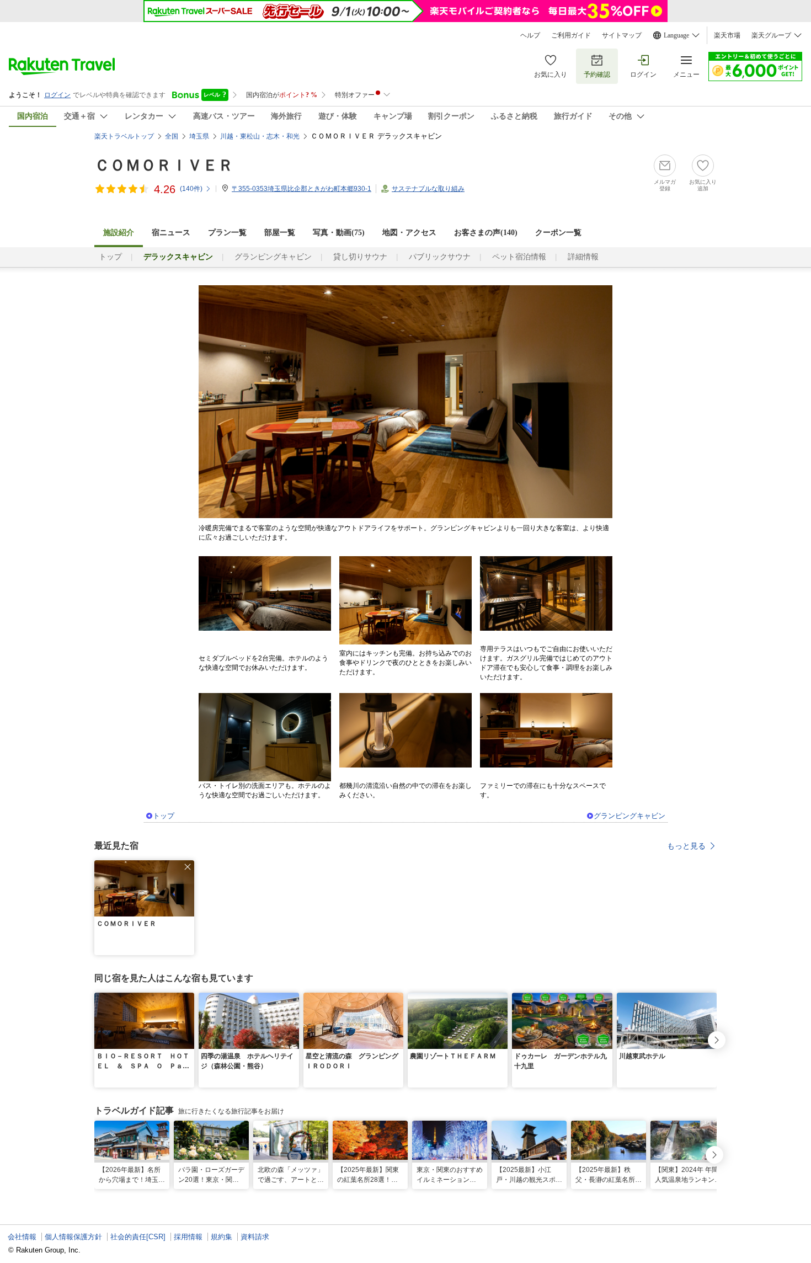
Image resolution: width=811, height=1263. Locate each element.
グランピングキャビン (273, 257)
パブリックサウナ (440, 257)
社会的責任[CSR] (138, 1237)
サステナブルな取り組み (428, 189)
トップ (110, 257)
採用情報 (188, 1237)
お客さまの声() (485, 232)
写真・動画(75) (339, 232)
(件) (191, 188)
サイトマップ (622, 35)
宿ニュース (171, 232)
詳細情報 (583, 257)
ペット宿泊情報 (519, 257)
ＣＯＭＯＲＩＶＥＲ (163, 165)
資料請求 (255, 1237)
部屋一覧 (279, 232)
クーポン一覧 (558, 232)
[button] (187, 866)
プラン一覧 (227, 232)
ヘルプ (530, 35)
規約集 (221, 1237)
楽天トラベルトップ (124, 136)
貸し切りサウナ (360, 257)
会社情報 (22, 1237)
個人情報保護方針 (73, 1237)
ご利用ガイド (571, 35)
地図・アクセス (409, 232)
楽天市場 (727, 35)
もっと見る (686, 845)
